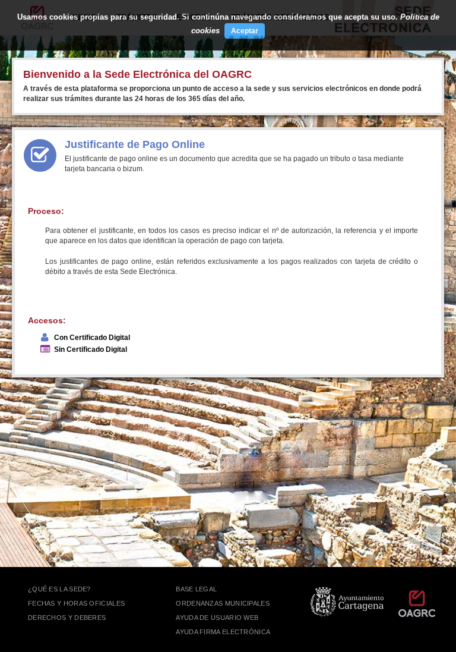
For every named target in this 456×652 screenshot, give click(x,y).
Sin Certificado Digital (90, 349)
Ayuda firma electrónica (223, 631)
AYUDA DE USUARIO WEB (217, 617)
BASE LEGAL (196, 589)
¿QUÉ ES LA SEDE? (59, 589)
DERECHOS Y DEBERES (67, 617)
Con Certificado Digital (92, 337)
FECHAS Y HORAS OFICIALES (76, 603)
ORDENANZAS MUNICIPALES (223, 603)
